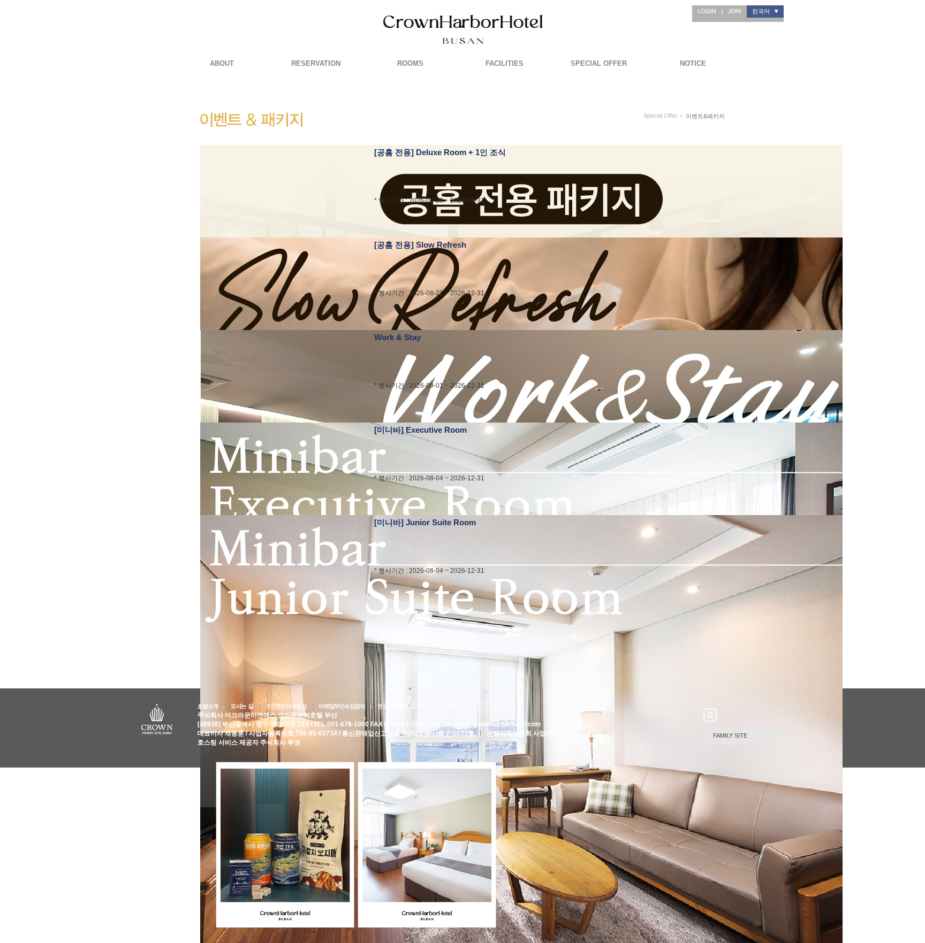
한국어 (761, 11)
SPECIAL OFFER (599, 63)
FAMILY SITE (730, 735)
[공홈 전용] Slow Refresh (420, 244)
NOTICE (693, 63)
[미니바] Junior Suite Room (425, 522)
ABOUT (222, 63)
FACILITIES (505, 63)
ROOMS (410, 63)
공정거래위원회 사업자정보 (526, 733)
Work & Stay (397, 337)
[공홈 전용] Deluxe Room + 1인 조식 (440, 152)
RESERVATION (315, 63)
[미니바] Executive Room (420, 429)
